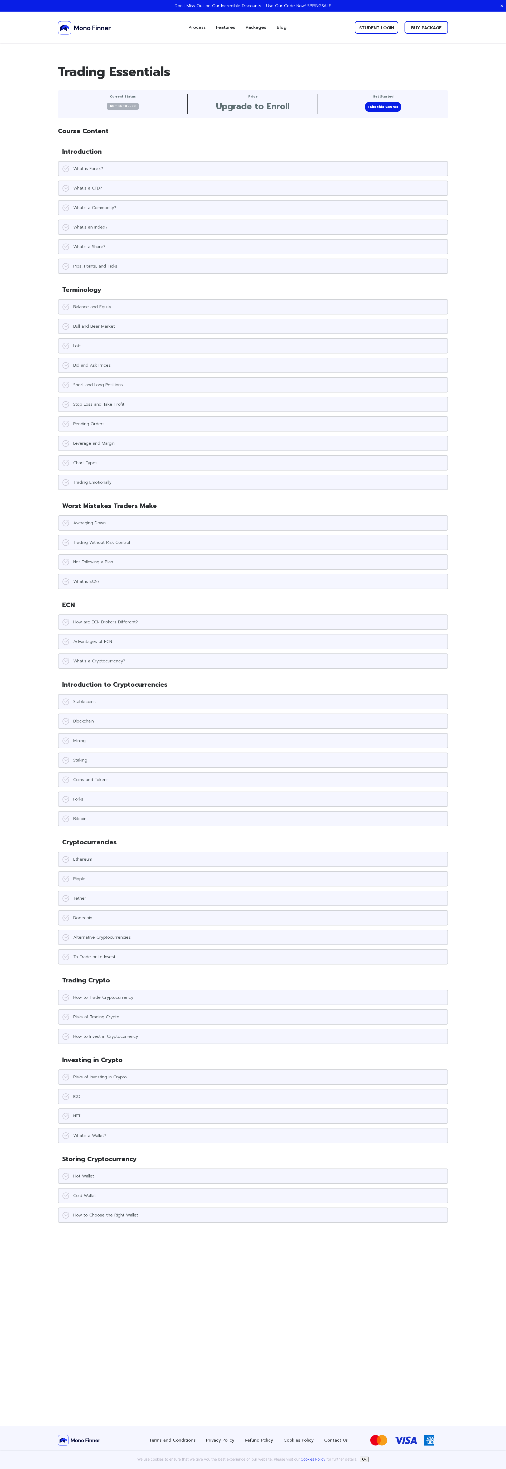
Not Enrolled (123, 106)
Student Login (376, 28)
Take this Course (383, 106)
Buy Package (426, 28)
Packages (256, 27)
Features (225, 27)
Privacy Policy (220, 1440)
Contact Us (336, 1440)
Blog (281, 27)
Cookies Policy (299, 1440)
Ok (364, 1459)
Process (197, 27)
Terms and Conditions (172, 1440)
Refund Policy (259, 1440)
